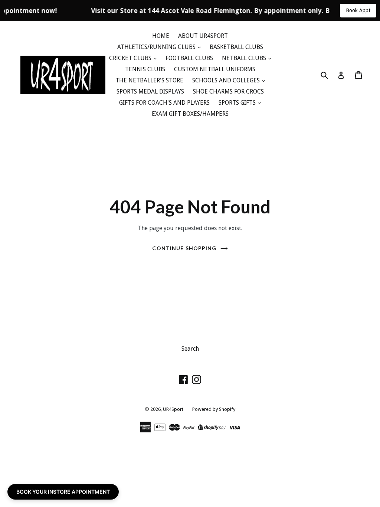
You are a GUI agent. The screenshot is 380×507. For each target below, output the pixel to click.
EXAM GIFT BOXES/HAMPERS (190, 113)
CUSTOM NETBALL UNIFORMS (214, 69)
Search (190, 348)
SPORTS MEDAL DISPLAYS (150, 91)
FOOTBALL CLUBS (189, 58)
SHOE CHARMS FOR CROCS (228, 91)
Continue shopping (184, 248)
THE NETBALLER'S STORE (149, 80)
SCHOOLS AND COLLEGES (226, 80)
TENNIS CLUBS (145, 69)
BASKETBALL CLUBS (236, 46)
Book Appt (358, 10)
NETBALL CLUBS (245, 58)
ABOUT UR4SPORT (203, 35)
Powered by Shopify (213, 409)
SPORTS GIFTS (238, 102)
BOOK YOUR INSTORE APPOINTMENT (63, 491)
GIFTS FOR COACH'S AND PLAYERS (164, 102)
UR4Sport (173, 409)
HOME (160, 35)
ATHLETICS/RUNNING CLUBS (157, 46)
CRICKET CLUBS (131, 58)
